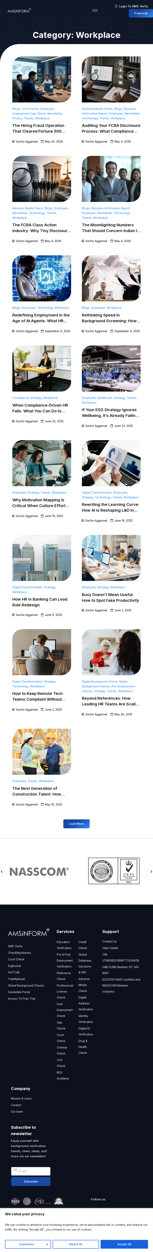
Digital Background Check (99, 681)
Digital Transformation (97, 492)
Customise (26, 1244)
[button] (76, 823)
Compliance (20, 398)
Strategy (36, 398)
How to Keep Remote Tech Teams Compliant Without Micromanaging (37, 699)
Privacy (17, 118)
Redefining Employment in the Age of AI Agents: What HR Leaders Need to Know (41, 321)
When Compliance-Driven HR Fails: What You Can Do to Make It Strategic (40, 411)
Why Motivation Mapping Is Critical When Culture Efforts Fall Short (40, 506)
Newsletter (54, 113)
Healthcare (104, 398)
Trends (28, 118)
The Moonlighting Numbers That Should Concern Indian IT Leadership (111, 231)
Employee (47, 109)
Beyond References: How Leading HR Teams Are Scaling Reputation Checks (111, 704)
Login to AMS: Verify (133, 6)
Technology (90, 118)
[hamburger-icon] (94, 10)
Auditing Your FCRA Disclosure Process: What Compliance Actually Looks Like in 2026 (111, 131)
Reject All (75, 1244)
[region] (76, 1230)
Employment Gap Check (29, 113)
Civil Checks (30, 109)
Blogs (16, 109)
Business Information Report (110, 208)
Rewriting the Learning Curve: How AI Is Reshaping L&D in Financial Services (110, 510)
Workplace (42, 118)
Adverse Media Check (97, 109)
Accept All (124, 1244)
